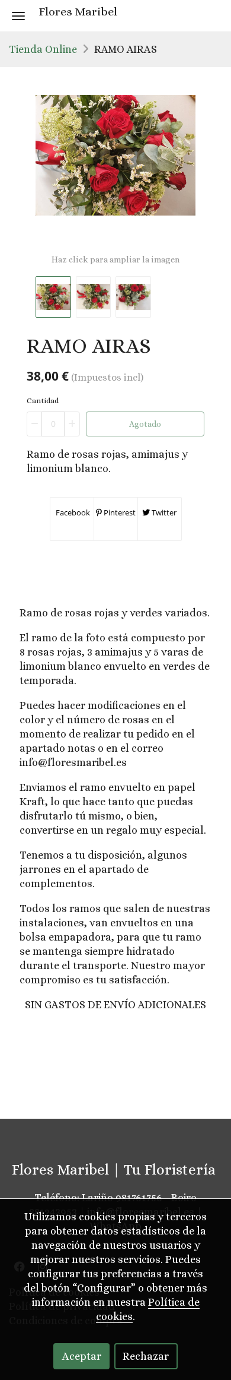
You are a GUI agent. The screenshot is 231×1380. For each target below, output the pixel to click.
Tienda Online (43, 49)
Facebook (72, 512)
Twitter (163, 512)
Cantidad (43, 400)
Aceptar (81, 1356)
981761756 (139, 1198)
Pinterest (119, 512)
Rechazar (146, 1356)
